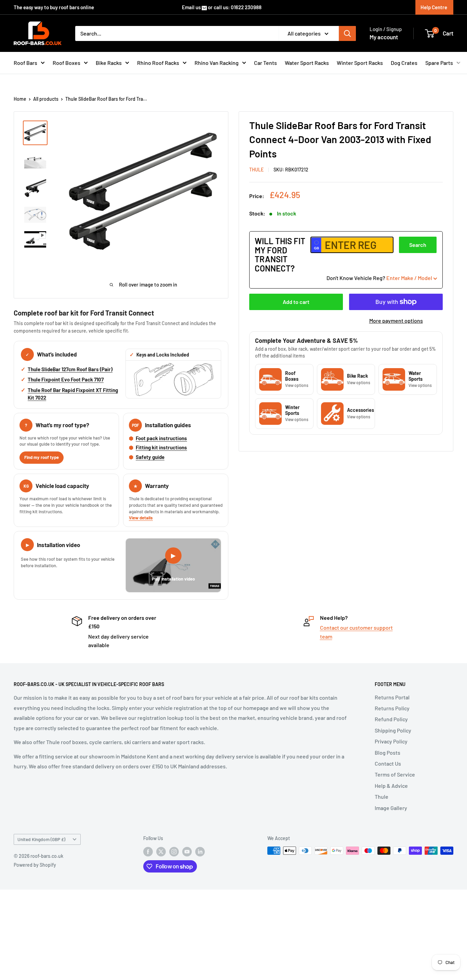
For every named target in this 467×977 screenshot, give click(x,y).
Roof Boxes (66, 62)
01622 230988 (246, 7)
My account (384, 36)
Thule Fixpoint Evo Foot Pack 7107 (66, 379)
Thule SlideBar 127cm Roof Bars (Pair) (70, 369)
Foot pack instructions (161, 438)
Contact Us (388, 763)
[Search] (347, 33)
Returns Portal (392, 697)
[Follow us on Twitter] (161, 851)
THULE (256, 170)
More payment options (396, 320)
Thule (381, 796)
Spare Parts (439, 62)
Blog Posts (387, 752)
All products (45, 99)
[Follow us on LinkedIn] (200, 851)
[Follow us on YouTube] (187, 851)
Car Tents (265, 62)
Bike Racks (109, 62)
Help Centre (434, 7)
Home (20, 99)
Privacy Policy (391, 741)
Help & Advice (391, 785)
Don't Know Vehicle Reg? (379, 278)
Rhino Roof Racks (158, 62)
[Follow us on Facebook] (148, 851)
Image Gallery (391, 808)
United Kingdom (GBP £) (41, 839)
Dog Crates (404, 62)
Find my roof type (41, 457)
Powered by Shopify (35, 865)
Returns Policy (392, 708)
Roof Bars (25, 62)
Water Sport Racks (307, 62)
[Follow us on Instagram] (174, 851)
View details (141, 517)
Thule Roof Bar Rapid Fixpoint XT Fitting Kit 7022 (73, 394)
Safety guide (150, 457)
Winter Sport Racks (360, 62)
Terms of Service (395, 774)
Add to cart (296, 301)
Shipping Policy (393, 730)
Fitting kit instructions (161, 447)
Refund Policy (391, 719)
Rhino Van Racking (217, 62)
